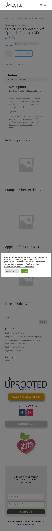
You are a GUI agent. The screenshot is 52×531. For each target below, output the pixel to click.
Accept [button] (24, 271)
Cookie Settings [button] (11, 271)
